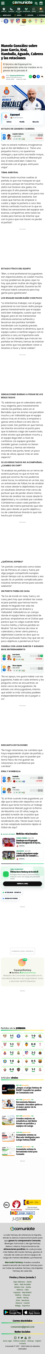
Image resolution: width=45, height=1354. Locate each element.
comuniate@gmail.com (22, 1326)
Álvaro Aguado (17, 665)
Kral (13, 787)
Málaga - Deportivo (22, 1306)
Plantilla (22, 122)
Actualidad (13, 892)
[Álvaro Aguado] (9, 668)
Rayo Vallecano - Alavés (23, 1282)
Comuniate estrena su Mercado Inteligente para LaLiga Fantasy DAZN (28, 1137)
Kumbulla (15, 776)
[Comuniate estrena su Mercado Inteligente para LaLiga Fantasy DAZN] (8, 1137)
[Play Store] (13, 1312)
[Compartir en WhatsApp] (30, 76)
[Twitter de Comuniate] (22, 1338)
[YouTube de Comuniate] (26, 1338)
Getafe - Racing (22, 1298)
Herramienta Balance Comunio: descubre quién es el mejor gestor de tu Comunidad (29, 1106)
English (38, 1341)
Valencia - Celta (22, 1290)
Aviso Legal (7, 1341)
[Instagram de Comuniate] (29, 1338)
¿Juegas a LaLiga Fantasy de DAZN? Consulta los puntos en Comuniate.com (29, 1090)
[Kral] (9, 790)
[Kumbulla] (9, 779)
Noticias (9, 122)
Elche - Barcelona (22, 1300)
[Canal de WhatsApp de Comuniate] (16, 1338)
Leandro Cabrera (18, 134)
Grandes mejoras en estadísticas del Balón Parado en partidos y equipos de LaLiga (26, 1122)
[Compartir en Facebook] (38, 76)
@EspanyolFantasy (28, 973)
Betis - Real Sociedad (22, 1284)
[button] (42, 76)
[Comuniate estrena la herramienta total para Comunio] (8, 1151)
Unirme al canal (22, 884)
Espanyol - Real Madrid (22, 1292)
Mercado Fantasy (14, 1262)
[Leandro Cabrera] (9, 137)
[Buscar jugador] (36, 3)
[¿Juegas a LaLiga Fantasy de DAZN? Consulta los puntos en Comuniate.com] (8, 1089)
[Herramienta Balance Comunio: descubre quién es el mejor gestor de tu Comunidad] (8, 1104)
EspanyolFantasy (17, 76)
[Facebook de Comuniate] (19, 1338)
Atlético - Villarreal (22, 1295)
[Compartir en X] (34, 76)
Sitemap (30, 1341)
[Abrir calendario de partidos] (41, 3)
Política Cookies (19, 1341)
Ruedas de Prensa (11, 898)
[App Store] (32, 1312)
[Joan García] (9, 657)
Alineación (35, 122)
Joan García (16, 654)
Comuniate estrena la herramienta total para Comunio (26, 1151)
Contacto (22, 1343)
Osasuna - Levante (23, 1303)
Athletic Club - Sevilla (22, 1287)
